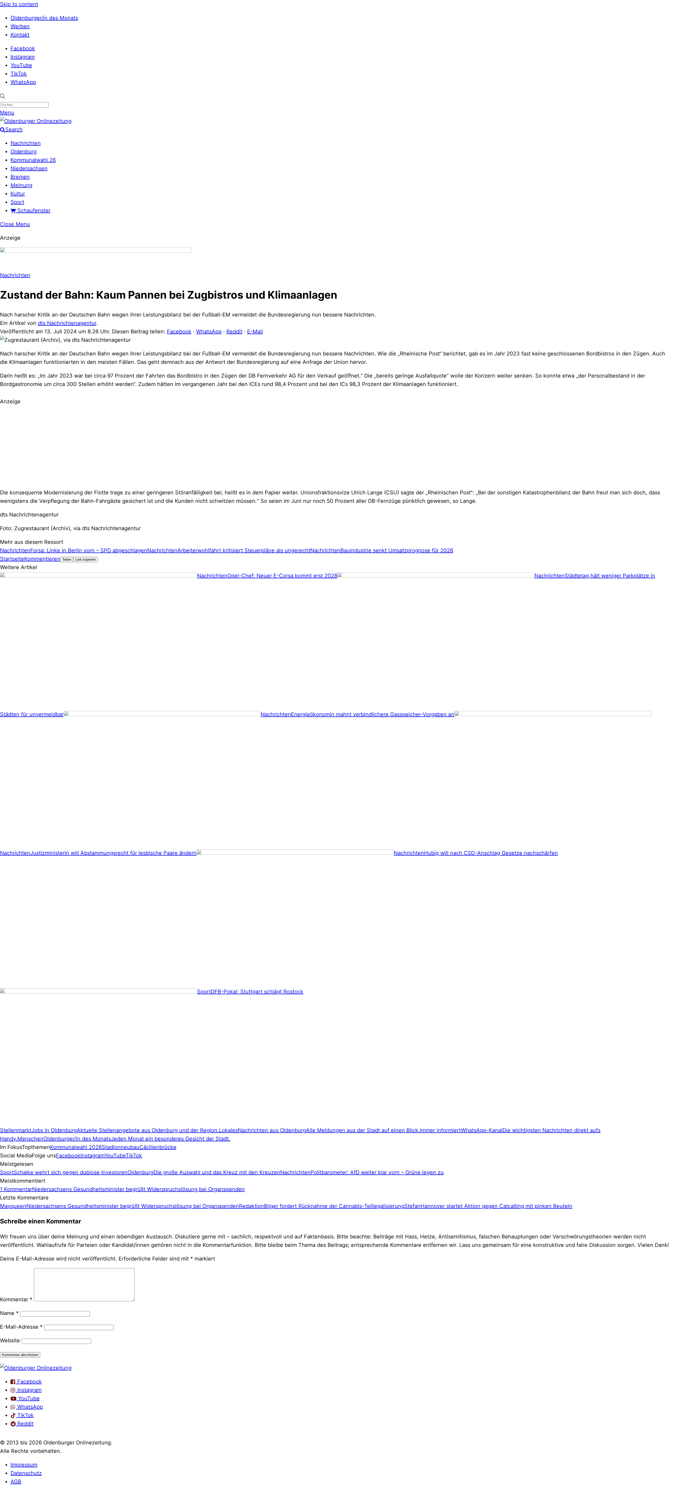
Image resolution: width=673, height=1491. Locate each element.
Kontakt (20, 35)
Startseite (12, 559)
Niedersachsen (29, 168)
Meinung (21, 185)
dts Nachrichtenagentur (67, 323)
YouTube (21, 65)
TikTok (19, 74)
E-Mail (255, 331)
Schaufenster (33, 210)
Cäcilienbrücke (157, 1147)
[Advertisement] (336, 446)
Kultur (18, 193)
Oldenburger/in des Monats (44, 18)
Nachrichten (26, 143)
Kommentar (16, 1299)
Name (9, 1313)
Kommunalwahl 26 (33, 160)
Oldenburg (24, 151)
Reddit (234, 331)
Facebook (23, 48)
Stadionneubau (120, 1147)
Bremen (20, 177)
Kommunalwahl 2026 (76, 1147)
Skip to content (19, 4)
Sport (17, 202)
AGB (16, 1481)
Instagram (23, 57)
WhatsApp (23, 82)
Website (10, 1340)
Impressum (24, 1465)
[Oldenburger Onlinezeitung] (36, 1368)
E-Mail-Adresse (21, 1327)
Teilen (66, 559)
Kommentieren (42, 559)
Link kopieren (85, 559)
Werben (20, 26)
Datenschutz (26, 1473)
